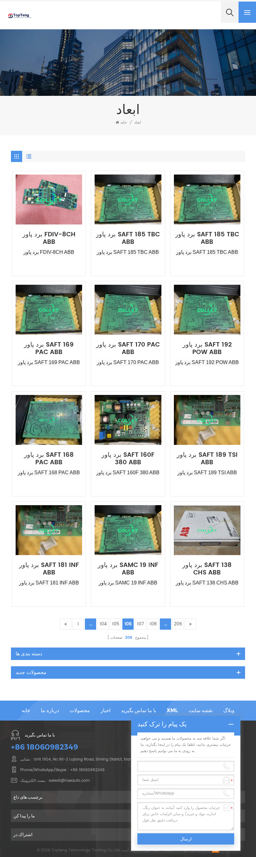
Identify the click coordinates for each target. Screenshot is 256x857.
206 (178, 624)
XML (172, 710)
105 (115, 624)
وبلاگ (228, 710)
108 (153, 624)
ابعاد (137, 123)
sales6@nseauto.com (69, 781)
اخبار (106, 710)
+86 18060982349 (44, 746)
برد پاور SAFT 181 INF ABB (49, 569)
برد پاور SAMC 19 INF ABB (128, 569)
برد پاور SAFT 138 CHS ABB (207, 569)
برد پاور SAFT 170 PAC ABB (128, 348)
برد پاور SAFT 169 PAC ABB (49, 348)
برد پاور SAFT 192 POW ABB (207, 348)
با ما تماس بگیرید (138, 710)
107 (140, 624)
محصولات (80, 710)
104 (103, 624)
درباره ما (50, 710)
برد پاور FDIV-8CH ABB (49, 238)
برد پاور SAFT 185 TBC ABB (128, 238)
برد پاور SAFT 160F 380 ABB (128, 458)
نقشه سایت (201, 710)
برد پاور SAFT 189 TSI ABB (207, 458)
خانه (124, 123)
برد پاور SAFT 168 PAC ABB (49, 458)
